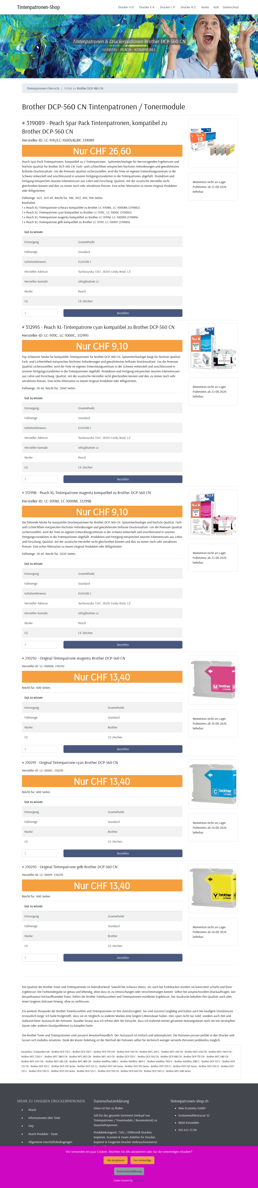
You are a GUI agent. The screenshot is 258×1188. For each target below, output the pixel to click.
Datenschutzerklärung (129, 1171)
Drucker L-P (167, 7)
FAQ (30, 1126)
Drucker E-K (146, 7)
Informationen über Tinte (44, 1118)
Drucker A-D (126, 7)
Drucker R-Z (188, 7)
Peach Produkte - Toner (43, 1134)
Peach (32, 1110)
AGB (216, 7)
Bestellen (123, 313)
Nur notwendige (142, 1160)
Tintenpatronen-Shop (38, 7)
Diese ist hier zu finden (108, 1108)
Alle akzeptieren (115, 1160)
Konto (205, 7)
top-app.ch (139, 1180)
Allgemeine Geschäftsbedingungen (50, 1142)
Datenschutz (231, 7)
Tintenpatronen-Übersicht (43, 88)
